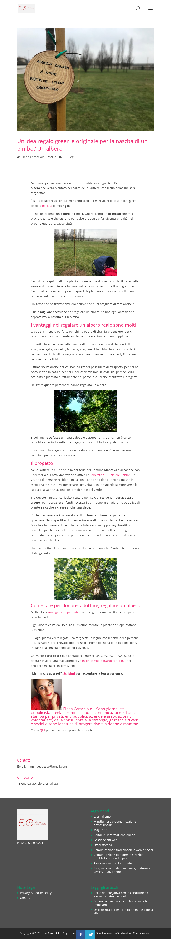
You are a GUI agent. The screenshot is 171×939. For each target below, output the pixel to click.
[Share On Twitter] (90, 934)
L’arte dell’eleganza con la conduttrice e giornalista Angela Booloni (121, 894)
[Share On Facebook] (81, 934)
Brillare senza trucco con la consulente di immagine (122, 903)
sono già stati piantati (63, 612)
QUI (42, 730)
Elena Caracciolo (32, 157)
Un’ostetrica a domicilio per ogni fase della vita (123, 911)
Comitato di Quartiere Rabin (109, 475)
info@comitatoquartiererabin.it (104, 661)
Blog (71, 157)
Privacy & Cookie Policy (36, 893)
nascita (47, 206)
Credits (25, 898)
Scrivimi (69, 673)
